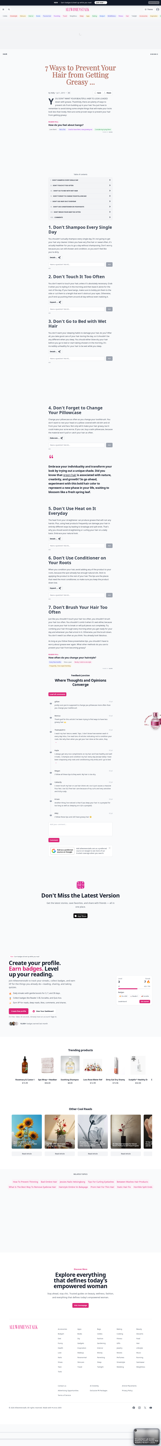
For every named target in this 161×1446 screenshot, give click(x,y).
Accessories (143, 16)
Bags (99, 1329)
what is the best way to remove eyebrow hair (32, 1187)
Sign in (53, 1017)
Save (99, 93)
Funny (60, 1343)
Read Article (32, 1154)
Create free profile (18, 1011)
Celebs (5, 16)
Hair (127, 16)
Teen (60, 1367)
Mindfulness (112, 16)
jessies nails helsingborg (72, 1181)
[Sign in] (158, 9)
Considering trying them (103, 129)
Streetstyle (13, 16)
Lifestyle (139, 1348)
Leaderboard (122, 1001)
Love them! (53, 129)
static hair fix (124, 1187)
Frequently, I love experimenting (59, 666)
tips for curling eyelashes (101, 1181)
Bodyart (102, 16)
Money (99, 1353)
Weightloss (73, 16)
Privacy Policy (127, 1390)
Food (138, 1338)
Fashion (100, 1338)
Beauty (139, 1329)
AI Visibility (94, 1386)
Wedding (120, 1367)
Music (138, 1353)
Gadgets (80, 1343)
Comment (54, 840)
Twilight (134, 16)
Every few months (55, 662)
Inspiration (153, 16)
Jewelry (119, 1348)
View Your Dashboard (45, 1011)
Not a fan (62, 129)
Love (59, 1353)
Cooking (120, 1334)
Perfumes (120, 1357)
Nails (60, 1357)
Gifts (118, 1343)
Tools (60, 1371)
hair (5, 54)
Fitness (121, 16)
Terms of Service (64, 1395)
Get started (145, 1001)
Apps (88, 16)
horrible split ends (143, 1187)
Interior (31, 16)
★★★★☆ (154, 54)
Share (109, 93)
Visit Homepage (80, 1305)
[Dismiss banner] (109, 848)
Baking (94, 16)
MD (69, 93)
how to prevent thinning (25, 1181)
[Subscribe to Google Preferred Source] (62, 851)
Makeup (80, 1353)
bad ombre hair (49, 1181)
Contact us (62, 1386)
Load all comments (57, 694)
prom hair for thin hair (102, 1187)
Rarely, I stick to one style (83, 662)
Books (38, 16)
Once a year (68, 662)
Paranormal (47, 16)
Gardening (101, 1343)
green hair (69, 475)
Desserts (139, 1334)
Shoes (60, 1362)
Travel (65, 16)
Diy (78, 1338)
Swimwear (140, 1362)
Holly (53, 93)
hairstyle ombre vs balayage (73, 1187)
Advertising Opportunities (68, 1390)
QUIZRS (111, 132)
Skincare (23, 16)
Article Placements (129, 1386)
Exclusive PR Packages (98, 1390)
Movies (119, 1353)
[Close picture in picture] (135, 1430)
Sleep (81, 16)
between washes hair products (132, 1181)
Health (60, 1348)
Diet (59, 1338)
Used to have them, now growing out (80, 129)
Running (139, 1357)
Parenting (57, 16)
